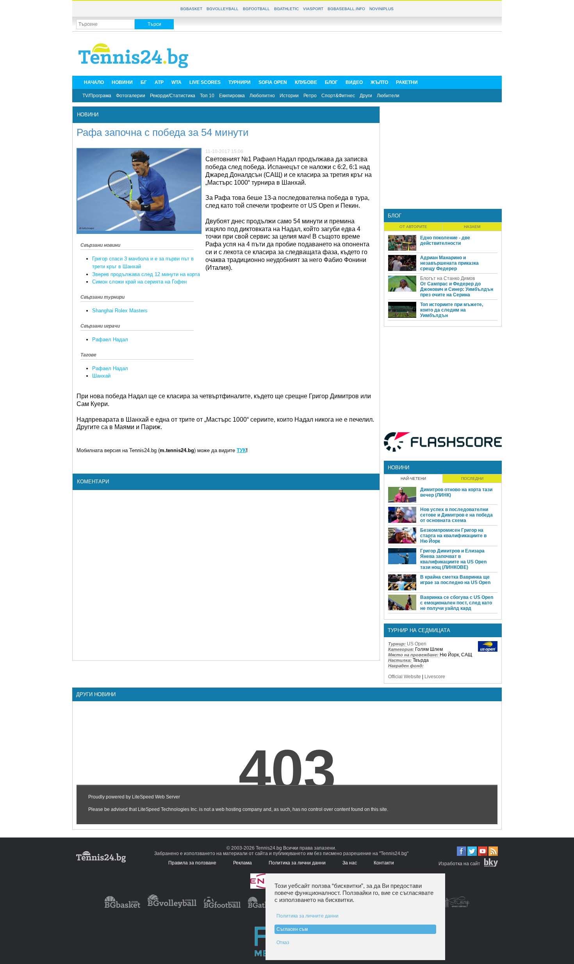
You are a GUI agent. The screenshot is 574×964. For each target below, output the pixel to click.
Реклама (242, 863)
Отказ (282, 942)
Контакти (384, 863)
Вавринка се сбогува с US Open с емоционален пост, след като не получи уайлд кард (456, 603)
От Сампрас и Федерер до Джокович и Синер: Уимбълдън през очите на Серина (456, 289)
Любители (388, 95)
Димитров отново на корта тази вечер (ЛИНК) (456, 492)
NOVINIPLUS (381, 9)
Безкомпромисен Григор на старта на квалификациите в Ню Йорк (453, 535)
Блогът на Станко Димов (447, 278)
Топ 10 (207, 95)
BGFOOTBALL (256, 9)
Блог (394, 216)
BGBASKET (191, 9)
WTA (176, 82)
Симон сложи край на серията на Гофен (139, 282)
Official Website (404, 676)
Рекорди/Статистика (172, 95)
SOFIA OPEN (272, 82)
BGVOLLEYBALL (223, 9)
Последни (472, 478)
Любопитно (262, 95)
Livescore (434, 676)
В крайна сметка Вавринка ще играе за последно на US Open (455, 579)
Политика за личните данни (307, 916)
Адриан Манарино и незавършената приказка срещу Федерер (449, 263)
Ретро (310, 95)
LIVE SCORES (205, 82)
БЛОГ (331, 82)
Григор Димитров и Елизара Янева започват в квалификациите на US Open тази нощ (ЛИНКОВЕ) (453, 559)
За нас (349, 863)
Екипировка (232, 95)
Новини (87, 115)
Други (366, 95)
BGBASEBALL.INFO (346, 9)
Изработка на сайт (459, 863)
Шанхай (101, 376)
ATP (159, 82)
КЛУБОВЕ (306, 82)
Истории (289, 95)
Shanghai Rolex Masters (120, 311)
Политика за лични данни (297, 863)
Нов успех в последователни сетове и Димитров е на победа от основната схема (456, 515)
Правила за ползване (192, 863)
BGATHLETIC (286, 9)
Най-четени (413, 478)
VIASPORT (313, 9)
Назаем (472, 227)
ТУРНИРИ (239, 82)
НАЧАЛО (94, 82)
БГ (144, 82)
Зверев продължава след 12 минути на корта (146, 274)
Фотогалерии (130, 95)
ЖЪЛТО (379, 82)
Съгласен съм (292, 929)
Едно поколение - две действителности (445, 240)
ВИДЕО (354, 82)
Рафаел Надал (110, 339)
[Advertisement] (356, 53)
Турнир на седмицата (419, 630)
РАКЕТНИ (407, 82)
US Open (416, 644)
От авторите (413, 227)
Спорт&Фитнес (338, 95)
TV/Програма (96, 95)
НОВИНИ (122, 82)
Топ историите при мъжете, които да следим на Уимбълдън (451, 310)
